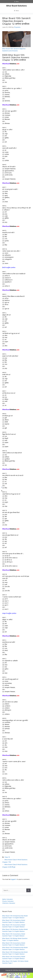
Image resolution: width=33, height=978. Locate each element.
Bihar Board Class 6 (12, 974)
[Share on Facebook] (1, 487)
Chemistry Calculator (8, 903)
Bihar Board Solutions (16, 6)
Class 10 (7, 857)
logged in (14, 879)
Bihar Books (11, 976)
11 (28, 974)
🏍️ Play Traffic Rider (24, 976)
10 (25, 974)
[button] (16, 975)
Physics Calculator (8, 901)
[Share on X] (1, 490)
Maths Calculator (7, 899)
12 (7, 976)
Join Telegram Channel (17, 976)
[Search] (28, 890)
